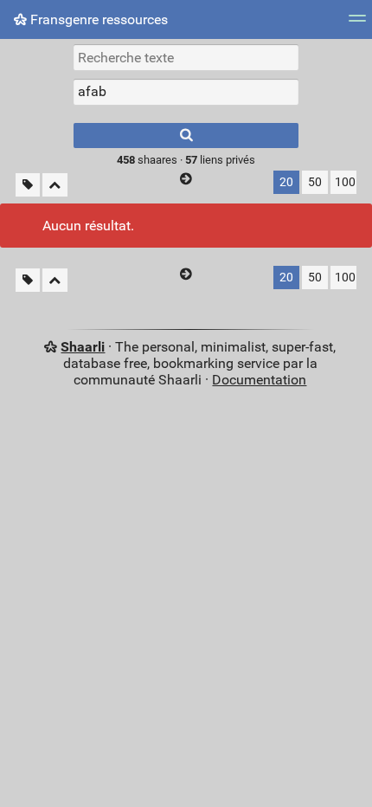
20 (286, 182)
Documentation (259, 379)
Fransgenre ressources (97, 19)
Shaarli (83, 347)
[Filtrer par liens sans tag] (28, 185)
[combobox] (186, 92)
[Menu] (357, 23)
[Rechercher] (186, 135)
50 (315, 182)
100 (345, 182)
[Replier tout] (54, 185)
